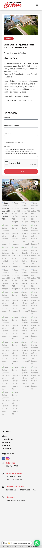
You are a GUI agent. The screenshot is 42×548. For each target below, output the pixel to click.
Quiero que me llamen (14, 142)
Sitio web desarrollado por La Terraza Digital (21, 546)
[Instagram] (8, 458)
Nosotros (6, 445)
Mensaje (7, 146)
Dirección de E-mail (11, 126)
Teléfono (7, 134)
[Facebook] (3, 458)
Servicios (6, 442)
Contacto (6, 448)
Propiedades (7, 439)
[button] (36, 183)
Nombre (7, 118)
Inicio (4, 436)
